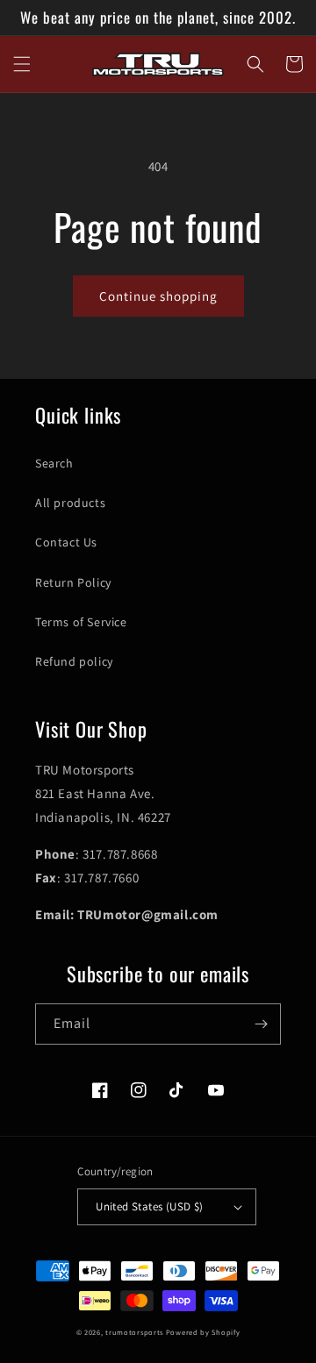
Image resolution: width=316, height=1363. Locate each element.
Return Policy (73, 582)
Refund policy (74, 661)
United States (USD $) (149, 1206)
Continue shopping (158, 296)
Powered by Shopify (203, 1332)
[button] (22, 64)
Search (54, 463)
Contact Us (66, 542)
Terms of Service (81, 622)
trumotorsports (134, 1332)
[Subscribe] (260, 1024)
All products (70, 502)
